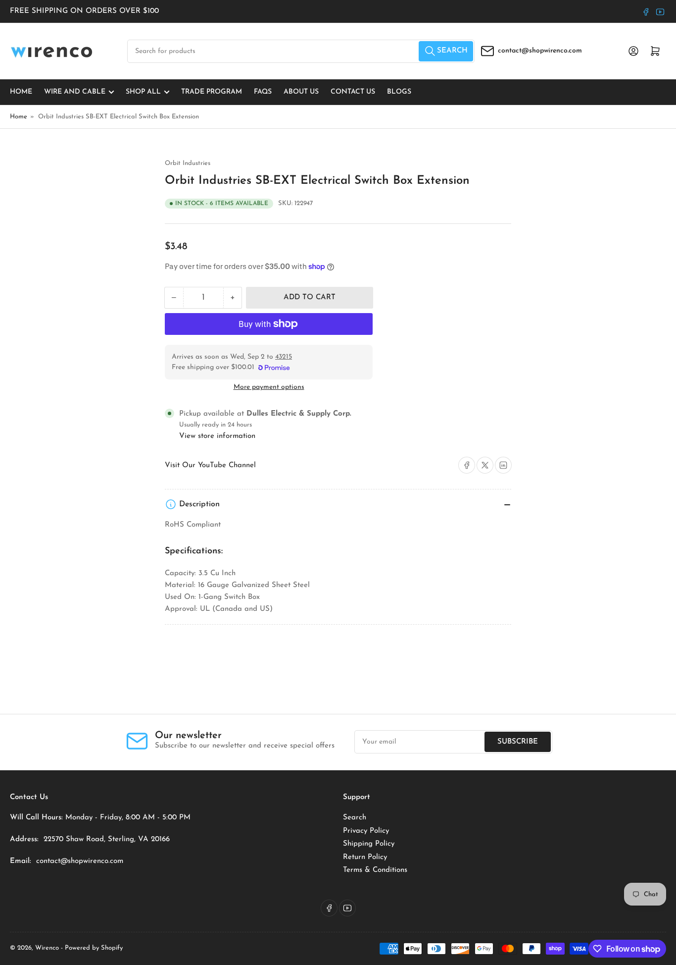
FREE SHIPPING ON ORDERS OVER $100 (84, 11)
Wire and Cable (74, 92)
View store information (217, 436)
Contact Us (353, 92)
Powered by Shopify (94, 948)
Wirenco (47, 948)
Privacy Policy (366, 831)
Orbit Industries (187, 163)
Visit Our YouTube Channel (210, 465)
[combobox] (301, 51)
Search (354, 817)
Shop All (143, 92)
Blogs (399, 92)
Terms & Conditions (375, 870)
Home (21, 92)
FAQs (263, 92)
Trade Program (211, 92)
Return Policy (365, 857)
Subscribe (517, 742)
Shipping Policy (368, 844)
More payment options (269, 387)
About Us (301, 92)
